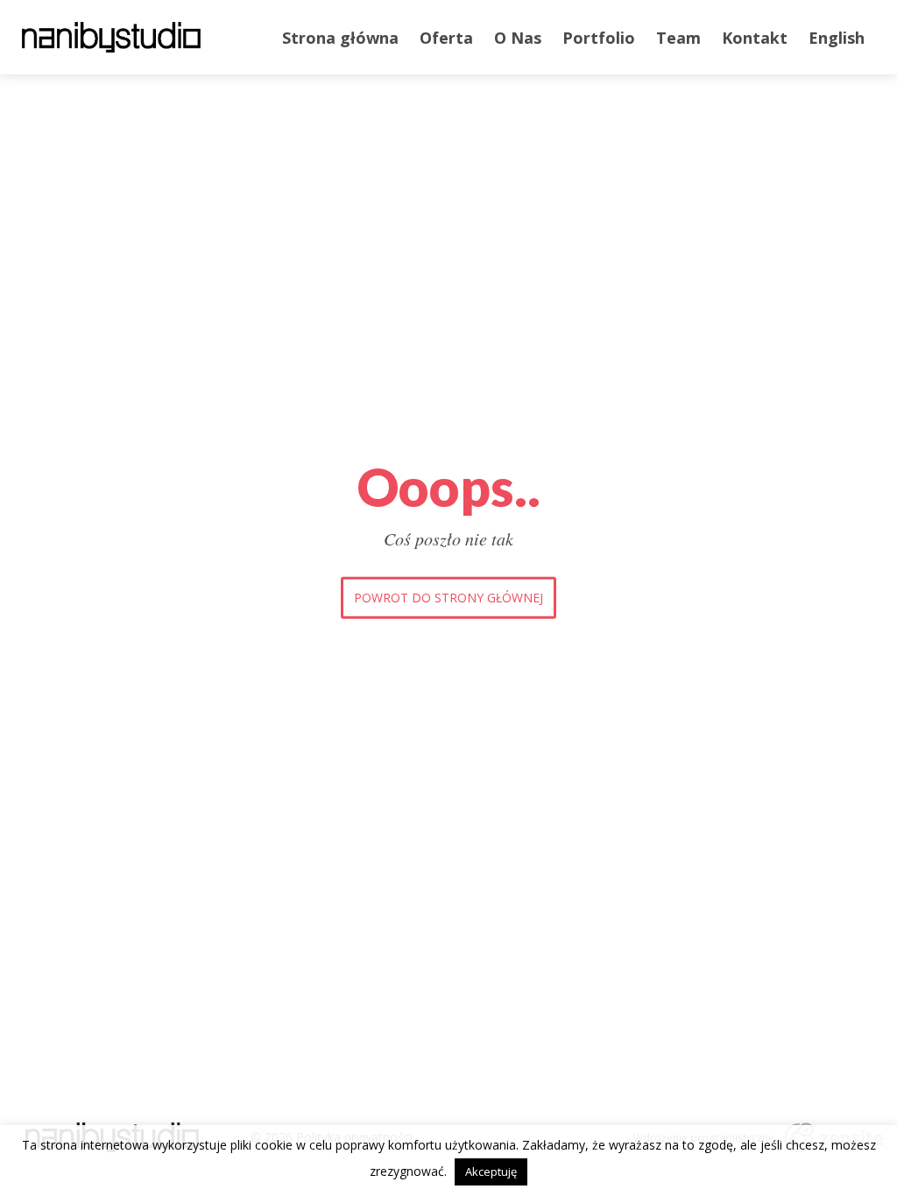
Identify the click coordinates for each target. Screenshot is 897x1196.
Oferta (446, 38)
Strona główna (340, 38)
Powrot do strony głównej (448, 597)
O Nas (517, 38)
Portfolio (598, 38)
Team (678, 38)
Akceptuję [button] (491, 1171)
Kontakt (755, 38)
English (837, 38)
